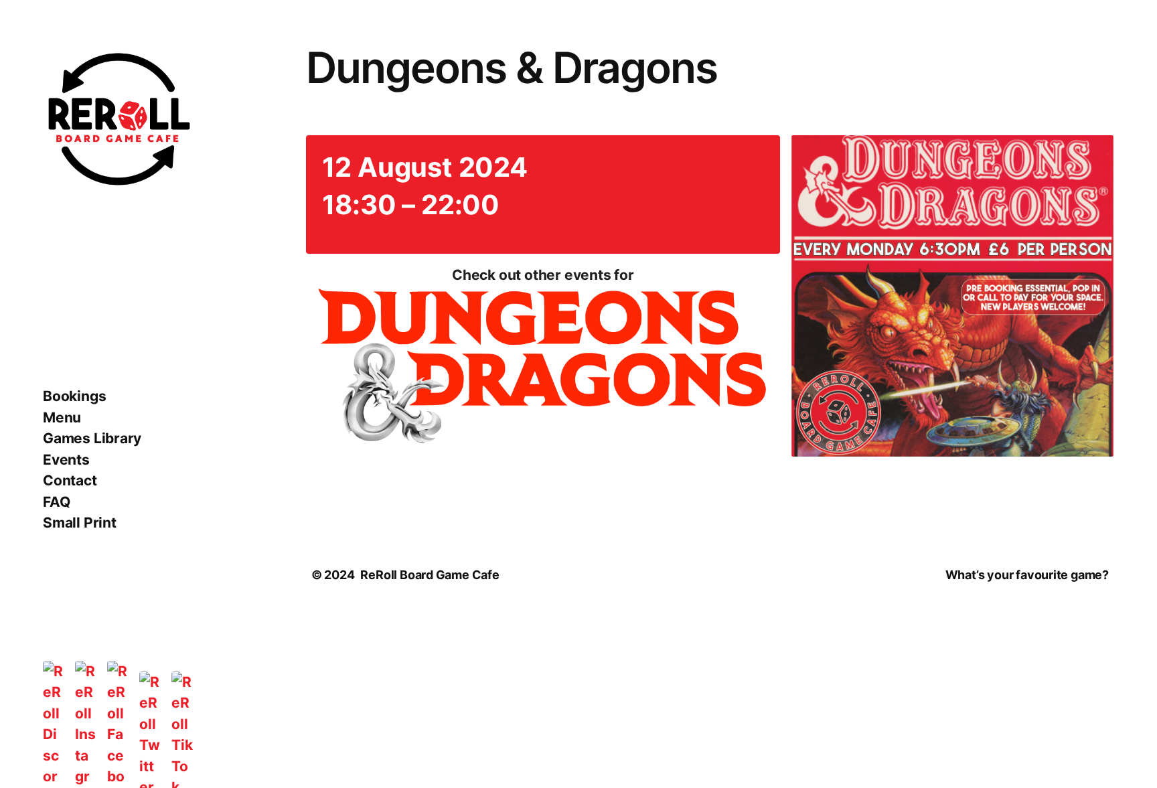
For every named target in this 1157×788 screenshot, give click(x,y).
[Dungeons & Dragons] (543, 369)
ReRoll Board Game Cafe (429, 575)
